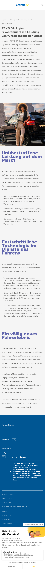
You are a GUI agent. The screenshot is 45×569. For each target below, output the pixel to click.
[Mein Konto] (42, 5)
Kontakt (5, 511)
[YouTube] (7, 430)
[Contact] (14, 440)
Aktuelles (6, 519)
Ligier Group (7, 524)
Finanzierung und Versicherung (14, 507)
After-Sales (6, 502)
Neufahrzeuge (7, 494)
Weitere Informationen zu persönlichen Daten (27, 478)
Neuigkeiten (6, 515)
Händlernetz (7, 498)
